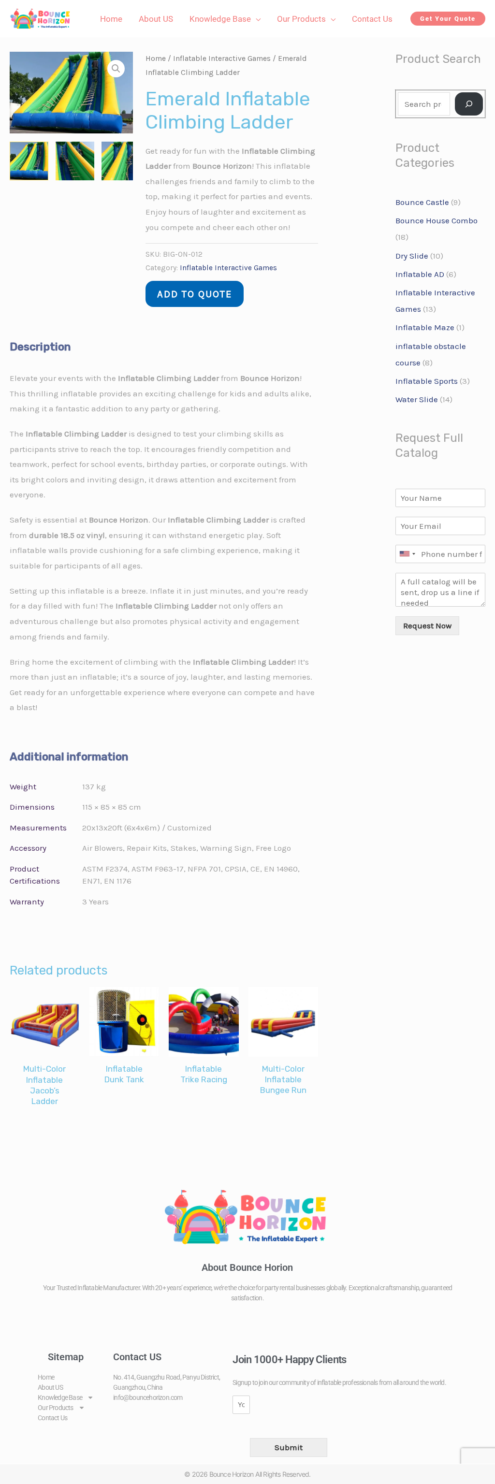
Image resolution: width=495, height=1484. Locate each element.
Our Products (55, 1407)
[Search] (469, 104)
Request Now (427, 625)
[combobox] (407, 554)
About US (50, 1387)
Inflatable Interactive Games (222, 58)
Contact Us (52, 1418)
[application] (256, 19)
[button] (447, 19)
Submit (289, 1447)
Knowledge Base (60, 1397)
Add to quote (194, 294)
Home (156, 58)
